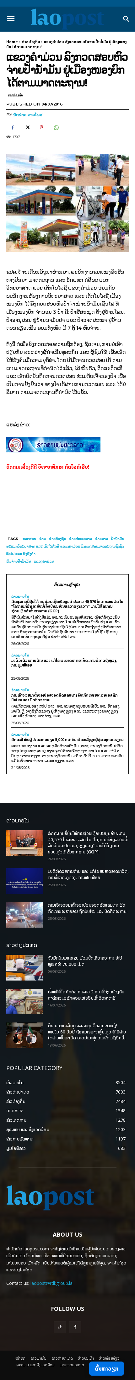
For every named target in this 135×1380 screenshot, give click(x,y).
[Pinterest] (41, 127)
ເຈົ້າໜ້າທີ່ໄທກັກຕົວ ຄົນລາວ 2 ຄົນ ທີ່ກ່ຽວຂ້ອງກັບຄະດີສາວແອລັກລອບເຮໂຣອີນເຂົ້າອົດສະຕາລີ (86, 995)
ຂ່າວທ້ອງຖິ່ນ (31, 41)
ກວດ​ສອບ (29, 539)
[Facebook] (12, 127)
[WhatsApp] (56, 127)
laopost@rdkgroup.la (51, 1283)
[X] (27, 127)
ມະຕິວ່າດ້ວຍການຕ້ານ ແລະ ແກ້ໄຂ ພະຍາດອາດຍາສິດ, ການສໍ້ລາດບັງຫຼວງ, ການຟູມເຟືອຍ (64, 662)
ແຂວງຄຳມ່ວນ (44, 561)
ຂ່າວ (42, 539)
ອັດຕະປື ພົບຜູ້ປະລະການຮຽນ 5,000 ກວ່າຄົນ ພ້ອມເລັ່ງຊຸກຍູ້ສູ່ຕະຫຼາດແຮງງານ (67, 739)
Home (12, 41)
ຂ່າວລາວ (101, 539)
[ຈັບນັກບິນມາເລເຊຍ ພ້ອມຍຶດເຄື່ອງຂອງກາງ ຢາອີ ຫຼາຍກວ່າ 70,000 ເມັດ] (24, 968)
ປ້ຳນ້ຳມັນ (117, 539)
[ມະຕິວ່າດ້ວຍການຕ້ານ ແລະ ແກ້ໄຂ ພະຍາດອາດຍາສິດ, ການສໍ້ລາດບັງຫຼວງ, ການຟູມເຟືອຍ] (24, 881)
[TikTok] (60, 1327)
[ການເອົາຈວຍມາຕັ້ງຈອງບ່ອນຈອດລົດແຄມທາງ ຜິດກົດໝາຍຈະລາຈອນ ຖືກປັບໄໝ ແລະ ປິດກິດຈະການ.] (24, 915)
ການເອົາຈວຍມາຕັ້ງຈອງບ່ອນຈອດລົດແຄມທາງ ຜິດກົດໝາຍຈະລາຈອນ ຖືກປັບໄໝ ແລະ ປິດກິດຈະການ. (64, 697)
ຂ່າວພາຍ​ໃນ (20, 597)
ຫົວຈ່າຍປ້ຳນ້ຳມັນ (18, 561)
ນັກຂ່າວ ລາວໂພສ (27, 114)
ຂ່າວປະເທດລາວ (80, 539)
